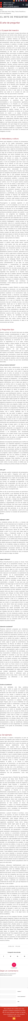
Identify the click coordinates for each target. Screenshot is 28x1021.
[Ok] (26, 1014)
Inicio (9, 11)
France (16, 1)
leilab (18, 946)
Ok (14, 1018)
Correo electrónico (22, 996)
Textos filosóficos (20, 11)
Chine (26, 1)
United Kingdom (24, 1)
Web (18, 1001)
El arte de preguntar (14, 17)
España (14, 1)
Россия (21, 1)
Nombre (19, 991)
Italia (19, 1)
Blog (1, 9)
